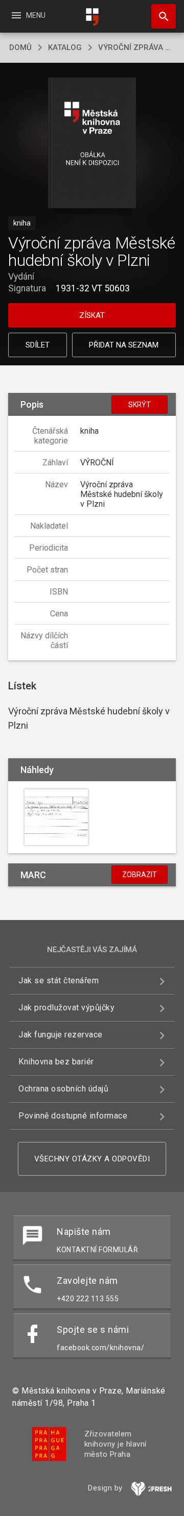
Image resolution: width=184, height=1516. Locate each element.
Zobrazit (139, 875)
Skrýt (139, 405)
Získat (92, 315)
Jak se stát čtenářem (58, 980)
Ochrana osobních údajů (63, 1088)
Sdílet (38, 345)
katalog (65, 47)
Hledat (160, 16)
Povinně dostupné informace (72, 1116)
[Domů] (92, 17)
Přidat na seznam (123, 345)
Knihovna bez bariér (56, 1061)
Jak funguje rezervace (60, 1034)
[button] (92, 143)
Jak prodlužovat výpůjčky (66, 1007)
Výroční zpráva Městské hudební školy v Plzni (136, 47)
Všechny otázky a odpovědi (92, 1158)
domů (20, 47)
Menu (27, 15)
